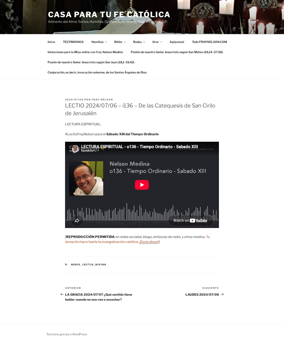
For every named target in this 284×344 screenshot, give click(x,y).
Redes (137, 42)
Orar (155, 42)
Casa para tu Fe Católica (109, 14)
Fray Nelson (102, 99)
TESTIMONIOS (73, 42)
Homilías (97, 42)
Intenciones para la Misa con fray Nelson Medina (85, 52)
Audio (76, 264)
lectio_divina (95, 264)
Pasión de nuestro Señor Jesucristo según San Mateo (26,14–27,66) (177, 52)
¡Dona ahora (148, 242)
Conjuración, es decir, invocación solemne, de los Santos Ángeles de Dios (97, 72)
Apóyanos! (177, 42)
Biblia (118, 42)
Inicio (51, 42)
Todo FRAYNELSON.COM (209, 42)
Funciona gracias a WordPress (67, 334)
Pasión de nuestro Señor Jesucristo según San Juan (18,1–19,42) (91, 62)
